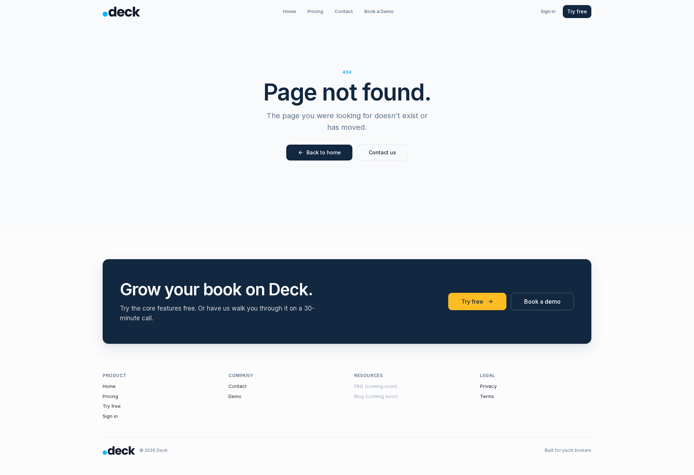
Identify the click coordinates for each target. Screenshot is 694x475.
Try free (577, 11)
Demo (234, 396)
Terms (487, 396)
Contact (344, 11)
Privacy (488, 386)
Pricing (315, 11)
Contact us (382, 152)
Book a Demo (379, 11)
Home (289, 11)
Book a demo (542, 301)
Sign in (548, 11)
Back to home (324, 152)
